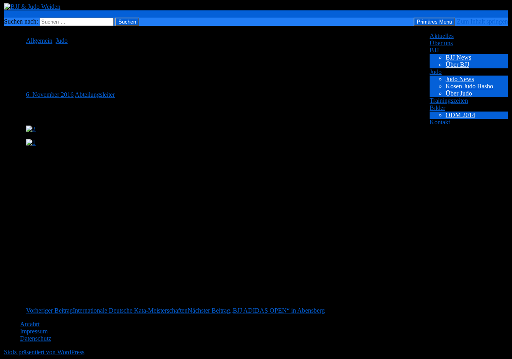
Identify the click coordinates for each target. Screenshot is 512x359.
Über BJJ (457, 64)
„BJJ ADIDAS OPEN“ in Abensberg (256, 310)
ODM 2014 (460, 115)
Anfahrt (30, 324)
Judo (436, 71)
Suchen (13, 13)
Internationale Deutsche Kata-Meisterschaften (107, 310)
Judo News (460, 79)
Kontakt (440, 122)
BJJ (434, 50)
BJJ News (458, 57)
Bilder (437, 107)
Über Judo (459, 93)
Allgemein (39, 40)
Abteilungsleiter (95, 94)
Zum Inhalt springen (482, 21)
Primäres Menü (434, 22)
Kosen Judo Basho (469, 86)
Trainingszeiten (449, 100)
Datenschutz (35, 338)
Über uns (441, 43)
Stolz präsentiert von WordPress (44, 352)
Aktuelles (442, 35)
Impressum (34, 331)
